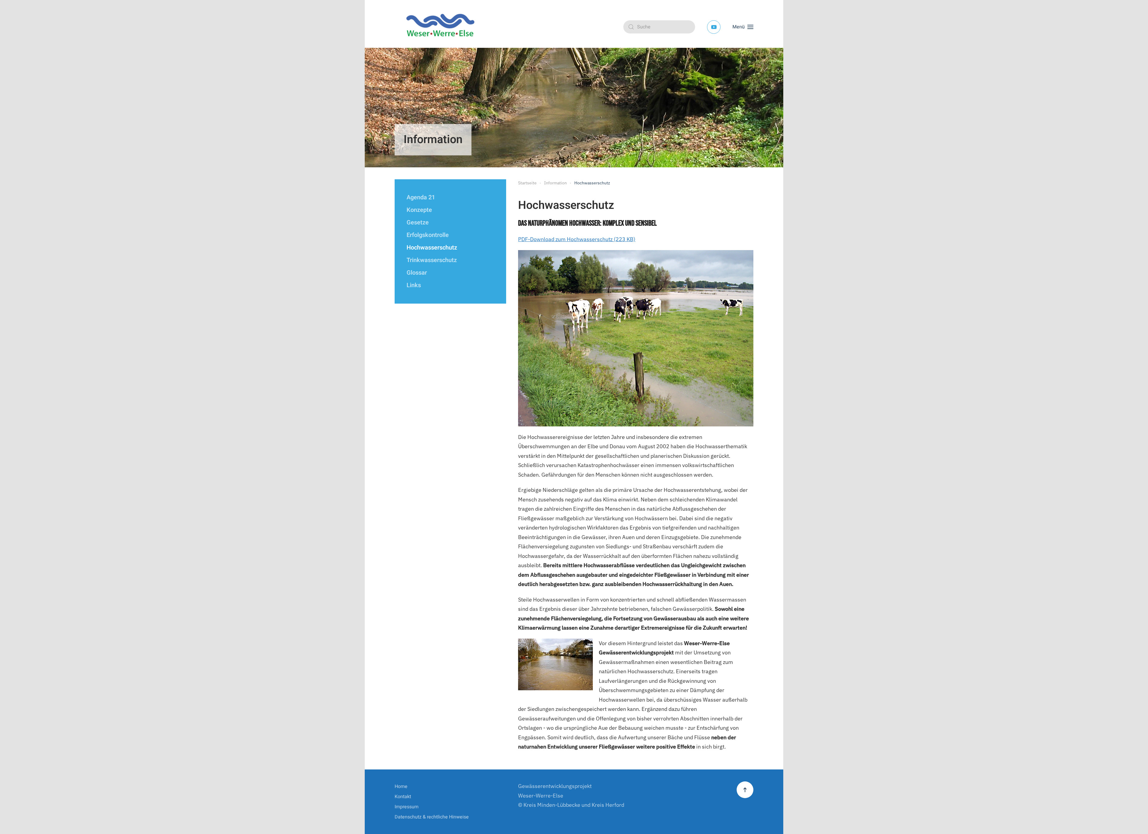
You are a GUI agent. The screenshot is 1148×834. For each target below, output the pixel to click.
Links (414, 285)
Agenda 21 (421, 197)
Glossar (417, 272)
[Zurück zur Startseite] (442, 27)
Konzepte (419, 210)
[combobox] (659, 26)
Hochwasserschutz (432, 247)
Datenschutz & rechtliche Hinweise (432, 817)
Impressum (407, 806)
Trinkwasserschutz (432, 260)
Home (401, 786)
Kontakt (403, 796)
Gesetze (418, 222)
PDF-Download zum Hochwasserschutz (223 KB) (576, 239)
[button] (742, 27)
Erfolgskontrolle (428, 235)
